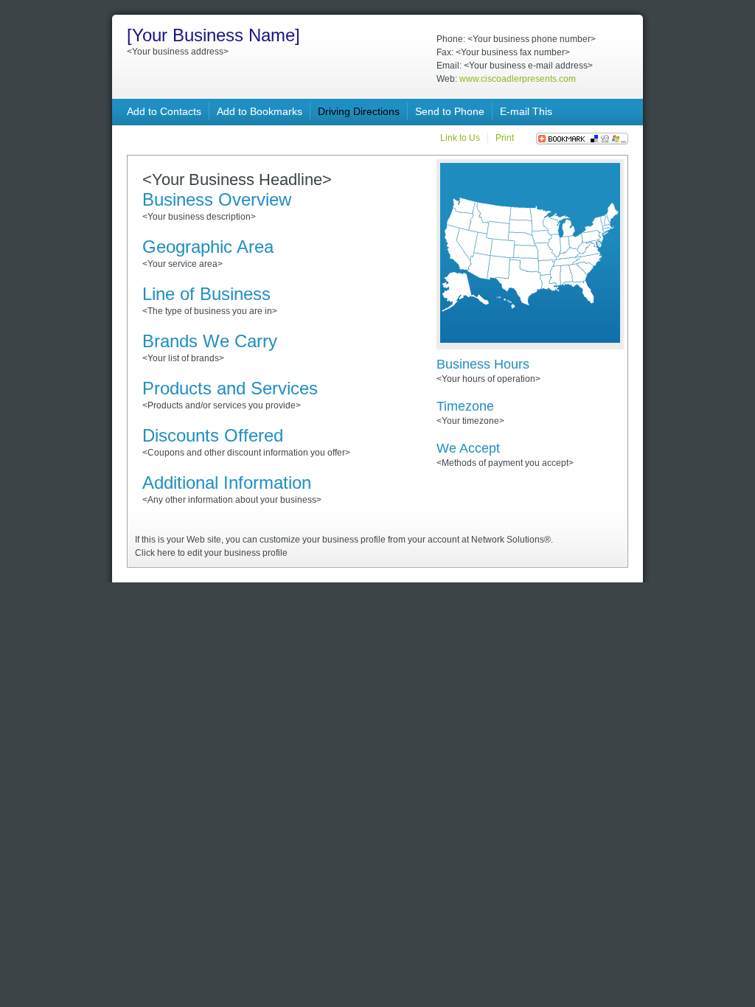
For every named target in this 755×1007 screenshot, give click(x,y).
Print (504, 138)
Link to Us (460, 138)
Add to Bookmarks (259, 111)
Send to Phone (449, 111)
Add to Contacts (164, 111)
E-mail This (526, 111)
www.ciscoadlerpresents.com (517, 79)
